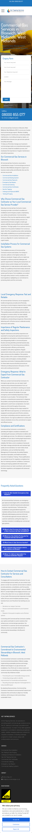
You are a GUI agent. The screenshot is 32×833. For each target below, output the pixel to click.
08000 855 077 (19, 1)
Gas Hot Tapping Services (8, 757)
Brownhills (12, 48)
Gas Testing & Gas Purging (9, 752)
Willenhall (16, 46)
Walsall (4, 46)
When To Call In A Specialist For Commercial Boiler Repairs (15, 554)
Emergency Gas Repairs (9, 182)
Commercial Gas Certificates (11, 187)
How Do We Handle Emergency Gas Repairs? (16, 493)
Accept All (16, 819)
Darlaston (22, 46)
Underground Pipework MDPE (11, 191)
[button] (16, 493)
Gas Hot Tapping (7, 189)
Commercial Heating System (11, 178)
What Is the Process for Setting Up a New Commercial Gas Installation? (16, 530)
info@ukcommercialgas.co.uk (11, 779)
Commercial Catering (8, 184)
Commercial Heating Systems (9, 766)
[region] (16, 818)
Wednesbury (24, 48)
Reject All (16, 829)
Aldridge (18, 48)
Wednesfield (5, 48)
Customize (16, 824)
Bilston (4, 50)
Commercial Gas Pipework (10, 180)
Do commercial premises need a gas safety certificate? (15, 548)
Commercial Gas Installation (10, 175)
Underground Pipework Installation (11, 754)
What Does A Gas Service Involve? (16, 542)
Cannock (8, 50)
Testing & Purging (7, 194)
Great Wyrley (9, 46)
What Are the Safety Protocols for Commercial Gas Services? (16, 536)
